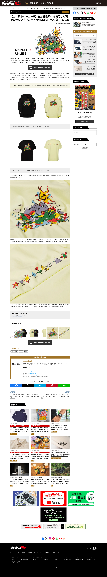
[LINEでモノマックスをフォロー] (88, 13)
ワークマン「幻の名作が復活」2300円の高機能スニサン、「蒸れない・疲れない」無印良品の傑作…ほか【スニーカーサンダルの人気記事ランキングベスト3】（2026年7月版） (89, 61)
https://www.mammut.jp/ (17, 316)
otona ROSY (89, 557)
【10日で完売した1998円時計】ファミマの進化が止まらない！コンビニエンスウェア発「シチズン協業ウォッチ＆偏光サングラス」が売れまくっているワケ (60, 429)
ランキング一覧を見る (84, 74)
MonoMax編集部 (27, 361)
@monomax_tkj (32, 373)
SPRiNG (13, 559)
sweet (45, 557)
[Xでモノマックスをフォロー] (78, 13)
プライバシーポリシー (38, 553)
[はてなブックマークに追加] (40, 385)
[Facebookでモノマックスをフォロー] (74, 13)
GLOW (34, 559)
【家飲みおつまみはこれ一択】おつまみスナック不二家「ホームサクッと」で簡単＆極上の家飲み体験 (40, 481)
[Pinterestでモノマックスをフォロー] (85, 13)
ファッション (66, 12)
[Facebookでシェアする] (16, 385)
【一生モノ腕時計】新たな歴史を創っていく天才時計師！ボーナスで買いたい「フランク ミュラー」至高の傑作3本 (24, 396)
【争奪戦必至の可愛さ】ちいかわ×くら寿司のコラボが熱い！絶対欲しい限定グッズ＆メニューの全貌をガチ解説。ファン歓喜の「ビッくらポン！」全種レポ (40, 458)
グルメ (32, 434)
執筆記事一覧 (26, 368)
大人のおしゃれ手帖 (37, 557)
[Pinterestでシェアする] (52, 385)
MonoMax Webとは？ (15, 553)
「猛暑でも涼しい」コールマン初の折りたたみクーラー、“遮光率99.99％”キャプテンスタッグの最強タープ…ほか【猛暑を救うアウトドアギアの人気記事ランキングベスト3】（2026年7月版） (89, 48)
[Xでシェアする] (28, 385)
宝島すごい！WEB (91, 559)
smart (56, 559)
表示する (85, 147)
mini (56, 557)
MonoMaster (68, 559)
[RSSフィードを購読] (95, 13)
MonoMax (46, 559)
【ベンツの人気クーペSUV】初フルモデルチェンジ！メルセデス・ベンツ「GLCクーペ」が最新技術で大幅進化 (55, 396)
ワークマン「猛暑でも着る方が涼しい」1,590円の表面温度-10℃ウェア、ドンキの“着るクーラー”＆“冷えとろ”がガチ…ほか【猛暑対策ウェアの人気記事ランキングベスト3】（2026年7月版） (40, 86)
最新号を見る (84, 121)
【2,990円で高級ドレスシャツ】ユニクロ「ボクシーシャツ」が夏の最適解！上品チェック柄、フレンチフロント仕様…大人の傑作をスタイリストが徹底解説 (19, 458)
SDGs (12, 351)
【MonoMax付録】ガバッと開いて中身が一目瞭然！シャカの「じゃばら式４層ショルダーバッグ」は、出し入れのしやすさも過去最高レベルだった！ (89, 24)
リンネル (78, 557)
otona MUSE (25, 559)
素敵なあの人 (68, 557)
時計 (52, 431)
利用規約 (47, 553)
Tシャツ (16, 351)
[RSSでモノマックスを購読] (64, 538)
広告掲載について (55, 553)
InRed (23, 557)
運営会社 (24, 553)
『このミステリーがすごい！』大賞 (16, 562)
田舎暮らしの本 (79, 559)
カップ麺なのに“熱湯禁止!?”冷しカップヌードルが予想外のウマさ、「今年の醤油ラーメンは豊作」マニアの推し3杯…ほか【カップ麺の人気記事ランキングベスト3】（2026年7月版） (40, 432)
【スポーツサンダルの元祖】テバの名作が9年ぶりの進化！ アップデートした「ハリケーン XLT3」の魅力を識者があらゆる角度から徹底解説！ (60, 483)
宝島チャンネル (15, 557)
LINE (64, 385)
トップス (26, 351)
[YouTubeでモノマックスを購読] (91, 13)
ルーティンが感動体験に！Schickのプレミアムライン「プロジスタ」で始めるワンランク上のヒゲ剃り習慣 (19, 482)
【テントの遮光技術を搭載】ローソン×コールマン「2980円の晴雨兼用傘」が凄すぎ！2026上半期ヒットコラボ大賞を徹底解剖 (60, 455)
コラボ (21, 351)
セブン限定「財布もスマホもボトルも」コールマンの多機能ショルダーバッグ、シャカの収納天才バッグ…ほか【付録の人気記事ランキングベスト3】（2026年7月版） (89, 41)
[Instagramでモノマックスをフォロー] (81, 13)
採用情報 (30, 553)
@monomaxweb (28, 372)
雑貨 (55, 431)
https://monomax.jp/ (32, 375)
